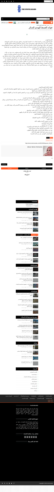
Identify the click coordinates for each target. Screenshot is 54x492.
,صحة (38, 30)
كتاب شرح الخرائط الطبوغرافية (26, 362)
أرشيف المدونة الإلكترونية (20, 235)
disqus (26, 168)
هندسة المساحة (49, 398)
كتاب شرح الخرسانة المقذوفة (27, 330)
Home (51, 25)
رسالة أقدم (4, 164)
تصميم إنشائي (34, 379)
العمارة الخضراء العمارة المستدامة (26, 228)
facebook (44, 168)
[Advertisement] (27, 77)
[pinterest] (7, 1)
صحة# (48, 137)
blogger (9, 168)
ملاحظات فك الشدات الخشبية (27, 310)
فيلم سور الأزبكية (29, 248)
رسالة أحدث (49, 164)
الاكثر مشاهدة (27, 234)
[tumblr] (9, 1)
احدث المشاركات (34, 234)
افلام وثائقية (39, 22)
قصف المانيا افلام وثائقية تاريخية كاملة (25, 242)
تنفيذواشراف (34, 381)
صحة (48, 25)
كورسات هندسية (34, 388)
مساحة (35, 390)
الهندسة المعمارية (33, 372)
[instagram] (4, 1)
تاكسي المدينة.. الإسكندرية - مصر (30, 22)
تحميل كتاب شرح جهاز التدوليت (26, 356)
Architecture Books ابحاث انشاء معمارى (24, 212)
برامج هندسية (34, 374)
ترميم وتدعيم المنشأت (25, 396)
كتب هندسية (34, 386)
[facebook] (14, 1)
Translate (36, 206)
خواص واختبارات (33, 383)
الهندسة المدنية (25, 398)
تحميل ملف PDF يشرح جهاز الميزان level (25, 345)
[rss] (2, 1)
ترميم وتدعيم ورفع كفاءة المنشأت (30, 376)
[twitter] (11, 1)
